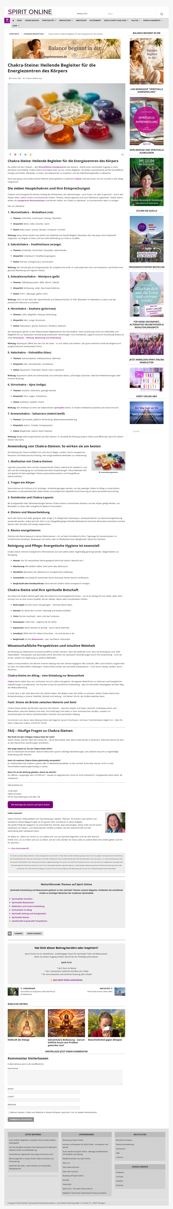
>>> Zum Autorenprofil (18, 848)
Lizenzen (119, 1157)
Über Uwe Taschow (70, 1171)
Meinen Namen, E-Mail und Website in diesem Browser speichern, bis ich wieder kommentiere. (53, 1112)
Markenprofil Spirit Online (73, 1176)
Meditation (81, 20)
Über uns (66, 1163)
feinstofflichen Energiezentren (52, 167)
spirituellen (59, 407)
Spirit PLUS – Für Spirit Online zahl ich (77, 1188)
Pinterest (119, 1185)
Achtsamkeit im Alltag (22, 910)
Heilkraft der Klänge (18, 1039)
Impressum (120, 1148)
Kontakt (66, 1180)
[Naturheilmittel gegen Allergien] (106, 1023)
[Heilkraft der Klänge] (26, 1023)
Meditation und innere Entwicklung (28, 906)
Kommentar (13, 1068)
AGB (117, 1153)
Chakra (77, 178)
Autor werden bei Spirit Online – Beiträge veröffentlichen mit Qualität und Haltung (85, 1153)
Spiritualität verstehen (22, 899)
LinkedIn (119, 1181)
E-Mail (10, 1096)
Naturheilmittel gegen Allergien (105, 1039)
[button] (10, 154)
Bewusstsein (65, 20)
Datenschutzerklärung (125, 1144)
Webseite (12, 1104)
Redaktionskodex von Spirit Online (76, 1158)
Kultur (135, 20)
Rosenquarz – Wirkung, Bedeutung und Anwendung (37, 337)
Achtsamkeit (95, 20)
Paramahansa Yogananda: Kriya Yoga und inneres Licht (31, 1154)
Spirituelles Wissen (20, 917)
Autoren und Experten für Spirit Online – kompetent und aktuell (85, 1145)
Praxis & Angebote (151, 20)
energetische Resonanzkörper (31, 200)
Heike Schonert (34, 933)
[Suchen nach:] (147, 431)
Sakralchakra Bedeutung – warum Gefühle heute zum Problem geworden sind (66, 1042)
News (19, 20)
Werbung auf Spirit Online (73, 1140)
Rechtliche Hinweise (124, 1140)
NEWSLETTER (82, 14)
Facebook (120, 1172)
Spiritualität (48, 20)
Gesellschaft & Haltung (115, 20)
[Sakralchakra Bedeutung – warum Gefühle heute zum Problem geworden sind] (66, 1023)
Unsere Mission (32, 20)
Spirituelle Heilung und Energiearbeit (29, 913)
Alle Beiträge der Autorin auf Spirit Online (30, 804)
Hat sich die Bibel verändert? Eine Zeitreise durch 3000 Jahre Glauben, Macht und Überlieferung (33, 1148)
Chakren (18, 933)
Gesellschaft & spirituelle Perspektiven (29, 921)
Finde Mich (67, 1184)
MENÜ (7, 22)
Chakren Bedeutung (34, 78)
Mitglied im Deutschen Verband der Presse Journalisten (85, 1193)
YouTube (120, 1177)
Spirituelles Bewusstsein (23, 902)
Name (10, 1088)
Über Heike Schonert (71, 1167)
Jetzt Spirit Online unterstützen (67, 980)
